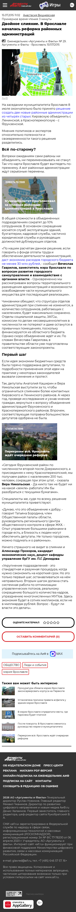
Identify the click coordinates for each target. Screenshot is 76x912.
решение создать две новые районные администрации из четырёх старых (37, 112)
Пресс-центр (53, 765)
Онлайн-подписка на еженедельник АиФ (36, 775)
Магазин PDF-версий (36, 770)
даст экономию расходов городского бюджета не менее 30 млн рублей (37, 262)
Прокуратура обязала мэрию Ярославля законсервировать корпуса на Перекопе (41, 689)
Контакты (43, 781)
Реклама (10, 770)
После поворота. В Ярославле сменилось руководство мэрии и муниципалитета (42, 725)
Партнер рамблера (35, 894)
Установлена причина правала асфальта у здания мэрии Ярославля (42, 701)
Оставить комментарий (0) (38, 636)
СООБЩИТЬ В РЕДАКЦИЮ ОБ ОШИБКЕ (30, 786)
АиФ (5, 98)
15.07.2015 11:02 (11, 15)
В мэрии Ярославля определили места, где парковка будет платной (43, 713)
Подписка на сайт (17, 781)
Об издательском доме (22, 765)
